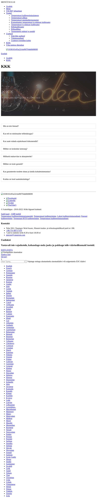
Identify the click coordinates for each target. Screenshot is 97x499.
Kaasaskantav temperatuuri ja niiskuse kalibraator (30, 22)
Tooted (9, 13)
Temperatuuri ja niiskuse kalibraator (25, 25)
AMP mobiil (16, 214)
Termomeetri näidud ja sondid (23, 31)
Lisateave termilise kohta (21, 40)
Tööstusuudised (17, 38)
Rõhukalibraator (17, 27)
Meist (8, 9)
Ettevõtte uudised (18, 36)
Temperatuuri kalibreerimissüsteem (25, 15)
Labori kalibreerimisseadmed (68, 216)
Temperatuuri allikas (19, 18)
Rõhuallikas (16, 29)
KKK (8, 43)
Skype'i (4, 257)
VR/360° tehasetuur (14, 11)
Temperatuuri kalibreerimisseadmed (54, 218)
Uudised (9, 34)
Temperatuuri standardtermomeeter (25, 20)
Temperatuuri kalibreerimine (45, 216)
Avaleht (9, 6)
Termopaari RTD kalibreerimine (26, 218)
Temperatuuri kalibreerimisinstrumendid (17, 216)
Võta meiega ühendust (15, 45)
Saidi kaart (5, 214)
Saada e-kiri (5, 254)
